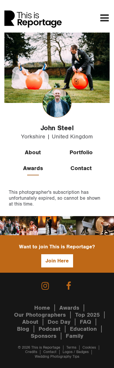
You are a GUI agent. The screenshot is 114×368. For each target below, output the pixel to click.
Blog (23, 329)
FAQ (85, 321)
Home (42, 307)
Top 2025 (87, 314)
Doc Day (59, 321)
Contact (81, 168)
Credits (31, 352)
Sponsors (43, 336)
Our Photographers (40, 314)
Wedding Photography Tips (57, 357)
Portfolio (81, 152)
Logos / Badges (76, 352)
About (33, 152)
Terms (71, 347)
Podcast (50, 329)
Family (74, 336)
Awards (33, 168)
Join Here (57, 261)
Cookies (89, 347)
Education (83, 329)
